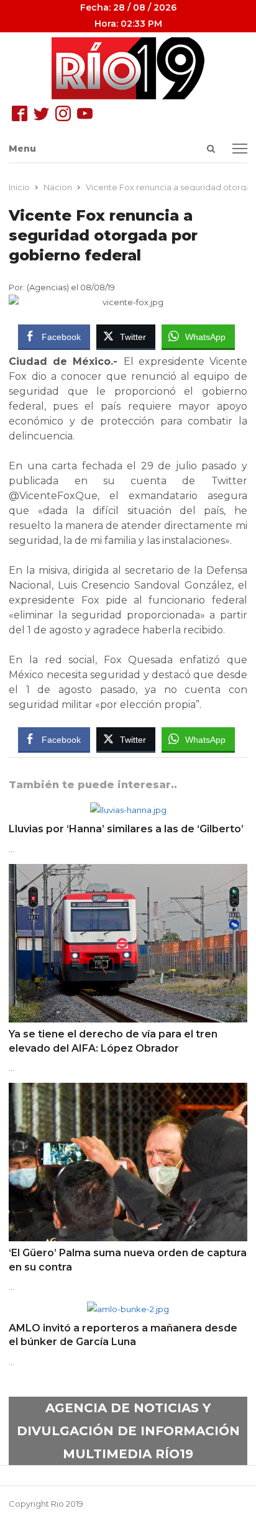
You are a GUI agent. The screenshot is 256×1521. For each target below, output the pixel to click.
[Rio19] (128, 68)
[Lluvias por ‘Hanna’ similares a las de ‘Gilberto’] (128, 810)
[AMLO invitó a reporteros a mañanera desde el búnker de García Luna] (128, 1309)
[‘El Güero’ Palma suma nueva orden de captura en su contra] (128, 1090)
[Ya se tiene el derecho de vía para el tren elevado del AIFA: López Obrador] (128, 871)
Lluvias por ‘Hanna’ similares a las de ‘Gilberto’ (126, 829)
